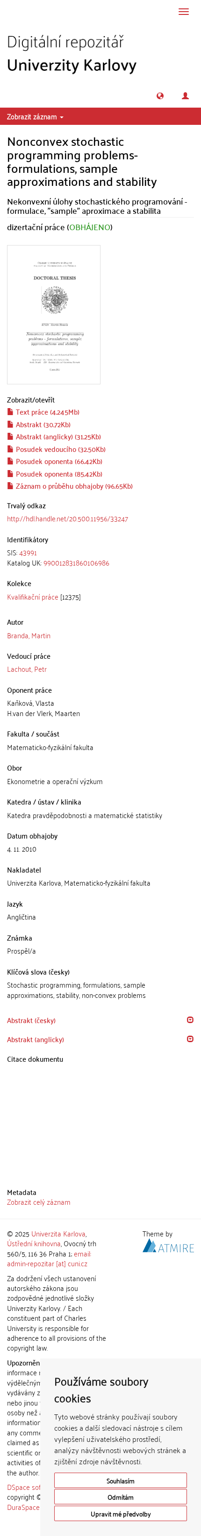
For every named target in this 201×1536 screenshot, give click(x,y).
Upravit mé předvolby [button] (121, 1513)
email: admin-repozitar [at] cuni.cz (49, 1258)
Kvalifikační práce (32, 596)
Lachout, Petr (27, 668)
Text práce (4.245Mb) (46, 411)
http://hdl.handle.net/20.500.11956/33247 (67, 518)
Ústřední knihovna (34, 1242)
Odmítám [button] (121, 1496)
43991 (28, 552)
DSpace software (32, 1486)
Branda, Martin (28, 635)
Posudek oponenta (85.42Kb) (58, 473)
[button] (160, 96)
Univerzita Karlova (58, 1233)
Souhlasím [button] (121, 1480)
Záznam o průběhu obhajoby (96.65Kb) (73, 485)
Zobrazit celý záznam (39, 1201)
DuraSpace (23, 1506)
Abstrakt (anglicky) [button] (35, 1038)
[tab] (100, 557)
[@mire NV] (168, 1243)
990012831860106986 (76, 562)
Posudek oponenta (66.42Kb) (58, 460)
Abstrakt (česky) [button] (31, 1019)
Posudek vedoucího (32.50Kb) (60, 448)
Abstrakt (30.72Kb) (42, 423)
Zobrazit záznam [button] (33, 116)
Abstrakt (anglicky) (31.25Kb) (57, 436)
